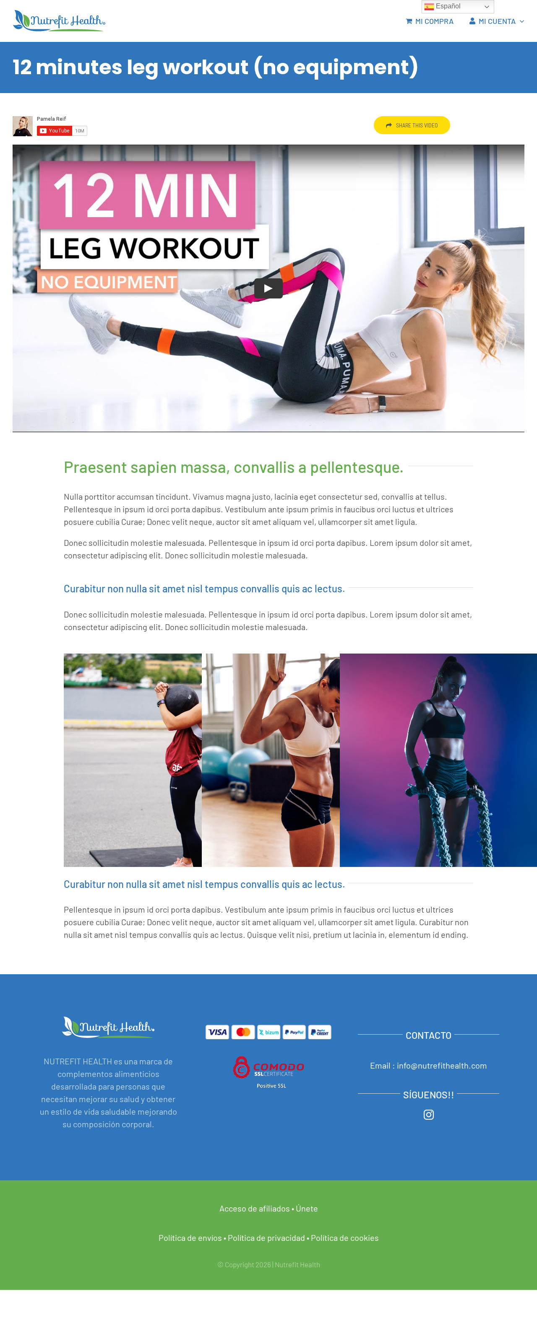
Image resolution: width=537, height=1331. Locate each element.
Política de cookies (345, 1237)
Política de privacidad (266, 1237)
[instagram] (429, 1115)
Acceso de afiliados (254, 1208)
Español (447, 6)
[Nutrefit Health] (59, 14)
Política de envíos (190, 1237)
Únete (307, 1208)
